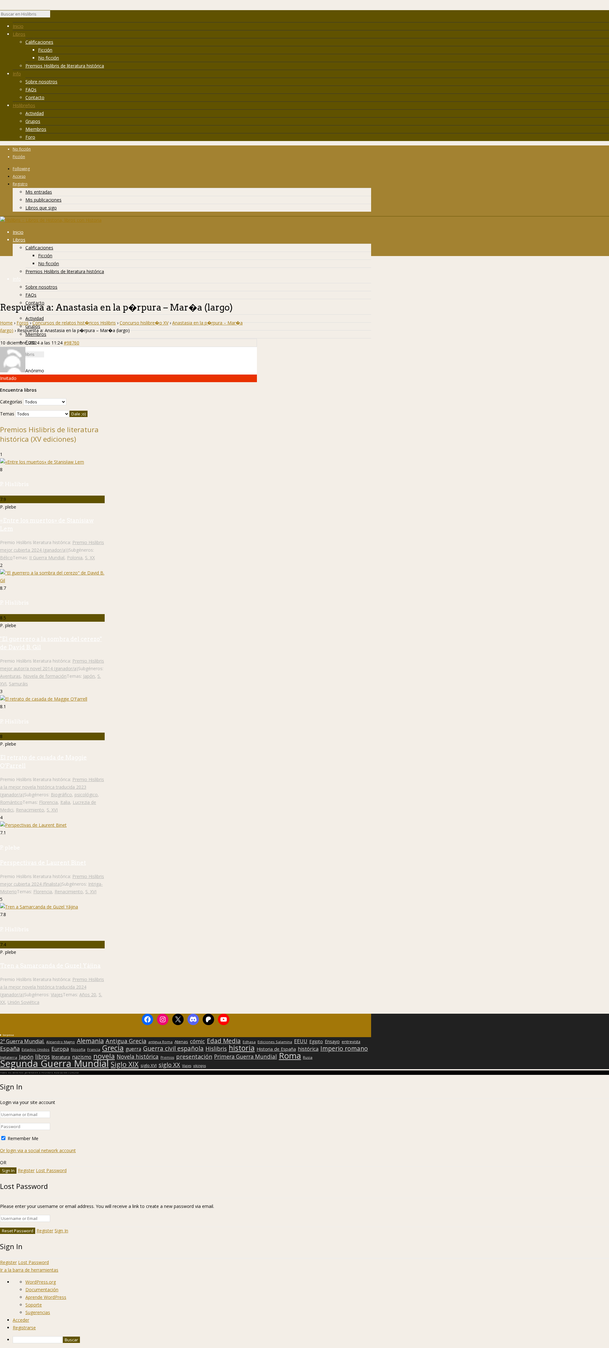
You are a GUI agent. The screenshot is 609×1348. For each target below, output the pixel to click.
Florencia (48, 802)
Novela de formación (45, 676)
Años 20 (87, 995)
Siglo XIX (125, 1064)
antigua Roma (160, 1041)
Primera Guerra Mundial (245, 1056)
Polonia (74, 558)
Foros (22, 323)
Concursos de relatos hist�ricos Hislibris (74, 323)
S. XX (90, 558)
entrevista (351, 1041)
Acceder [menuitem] (21, 1320)
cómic (197, 1041)
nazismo (81, 1057)
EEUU (300, 1041)
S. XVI (52, 810)
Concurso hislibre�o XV (144, 323)
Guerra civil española (173, 1048)
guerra (133, 1049)
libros (42, 1056)
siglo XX (169, 1064)
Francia (93, 1049)
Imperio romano (344, 1048)
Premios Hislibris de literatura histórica (64, 66)
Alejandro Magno (60, 1042)
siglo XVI (149, 1065)
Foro (30, 137)
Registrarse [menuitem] (24, 1328)
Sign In (61, 1231)
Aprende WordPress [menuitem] (45, 1297)
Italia (65, 802)
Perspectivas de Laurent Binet (43, 862)
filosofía (78, 1049)
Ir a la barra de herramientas (29, 1270)
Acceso (19, 176)
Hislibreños (24, 105)
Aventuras (10, 676)
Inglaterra (8, 1057)
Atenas (181, 1041)
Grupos (32, 121)
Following (21, 168)
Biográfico (61, 795)
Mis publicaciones (43, 200)
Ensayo (332, 1041)
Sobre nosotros (41, 82)
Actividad (34, 113)
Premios (167, 1057)
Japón (89, 676)
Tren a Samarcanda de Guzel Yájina (50, 965)
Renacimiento (30, 810)
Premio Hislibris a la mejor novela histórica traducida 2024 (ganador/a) (52, 987)
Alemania (90, 1040)
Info (17, 74)
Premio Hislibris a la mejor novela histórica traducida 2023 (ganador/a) (52, 787)
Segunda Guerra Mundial (54, 1063)
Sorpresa (8, 1035)
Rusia (307, 1057)
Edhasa (249, 1041)
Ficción (45, 50)
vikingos (199, 1065)
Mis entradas (38, 192)
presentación (194, 1056)
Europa (60, 1048)
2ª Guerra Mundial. (22, 1041)
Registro (20, 184)
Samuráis (18, 684)
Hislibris (216, 1048)
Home (6, 323)
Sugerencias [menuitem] (37, 1312)
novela (104, 1056)
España (10, 1048)
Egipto (316, 1041)
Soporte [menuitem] (33, 1305)
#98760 (71, 343)
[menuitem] (311, 1340)
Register (26, 1170)
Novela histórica (138, 1056)
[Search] (53, 15)
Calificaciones (39, 42)
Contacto (34, 97)
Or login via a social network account (38, 1150)
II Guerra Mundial (46, 558)
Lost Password (51, 1170)
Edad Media (224, 1040)
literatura (61, 1057)
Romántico (11, 802)
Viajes (57, 995)
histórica (308, 1048)
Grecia (113, 1047)
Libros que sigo (41, 208)
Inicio (18, 26)
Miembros (35, 129)
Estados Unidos (35, 1049)
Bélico (6, 558)
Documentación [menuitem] (41, 1290)
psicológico (86, 795)
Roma (290, 1055)
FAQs (30, 90)
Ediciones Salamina (275, 1041)
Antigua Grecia (126, 1040)
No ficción (48, 58)
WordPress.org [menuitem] (40, 1282)
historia (242, 1047)
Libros (19, 34)
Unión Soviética (23, 1002)
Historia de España (276, 1049)
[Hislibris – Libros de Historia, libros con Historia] (51, 220)
